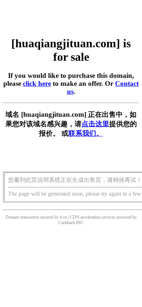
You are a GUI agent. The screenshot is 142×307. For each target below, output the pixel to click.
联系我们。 (85, 133)
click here (37, 83)
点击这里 (95, 124)
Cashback (66, 222)
